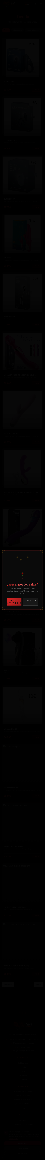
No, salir (31, 601)
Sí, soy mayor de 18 (14, 602)
